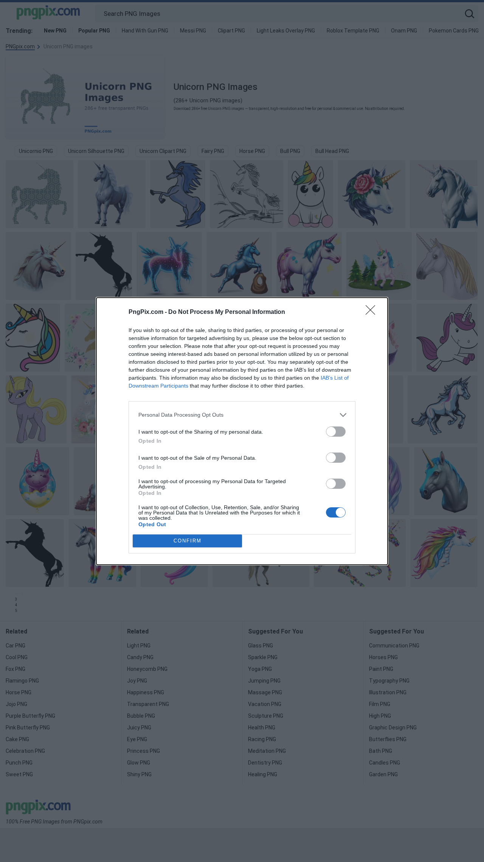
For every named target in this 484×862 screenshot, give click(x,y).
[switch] (336, 431)
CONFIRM (188, 541)
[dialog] (242, 431)
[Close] (373, 312)
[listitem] (242, 415)
